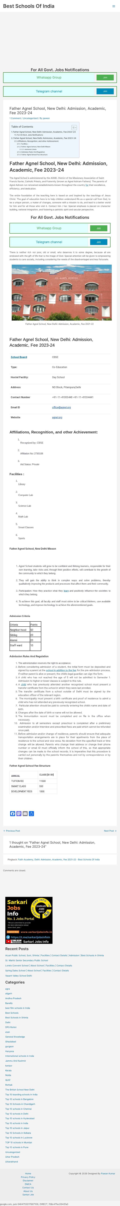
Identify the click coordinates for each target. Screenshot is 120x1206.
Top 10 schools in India (16, 1123)
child (23, 684)
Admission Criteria (30, 149)
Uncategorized (30, 118)
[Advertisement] (60, 44)
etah (7, 1032)
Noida (8, 1075)
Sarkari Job (28, 1194)
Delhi (7, 1022)
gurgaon (9, 1046)
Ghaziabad (10, 1041)
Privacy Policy (28, 1177)
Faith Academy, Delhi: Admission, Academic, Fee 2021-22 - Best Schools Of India (59, 859)
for (87, 185)
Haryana (9, 1051)
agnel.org (57, 417)
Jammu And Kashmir (15, 1061)
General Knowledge (15, 1036)
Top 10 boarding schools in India (21, 1094)
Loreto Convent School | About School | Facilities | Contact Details (38, 965)
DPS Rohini (10, 1027)
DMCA (28, 1184)
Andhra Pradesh (13, 998)
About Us (28, 1191)
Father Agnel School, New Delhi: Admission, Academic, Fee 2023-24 (44, 132)
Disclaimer (28, 1180)
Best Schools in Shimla (16, 1017)
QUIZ (7, 1080)
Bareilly (9, 1003)
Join (105, 77)
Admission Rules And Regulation (33, 152)
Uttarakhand (11, 1161)
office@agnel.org (61, 407)
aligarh (8, 993)
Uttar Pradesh (12, 1157)
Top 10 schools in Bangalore (19, 1099)
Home (28, 1173)
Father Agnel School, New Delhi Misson (35, 147)
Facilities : (24, 144)
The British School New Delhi (19, 1089)
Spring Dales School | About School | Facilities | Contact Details (37, 970)
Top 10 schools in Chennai (18, 1109)
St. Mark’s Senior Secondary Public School (26, 960)
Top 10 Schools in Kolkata (18, 1133)
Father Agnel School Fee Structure (34, 155)
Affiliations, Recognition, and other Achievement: (38, 141)
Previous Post (11, 831)
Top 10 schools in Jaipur (17, 1128)
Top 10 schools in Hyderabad (19, 1118)
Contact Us (28, 1187)
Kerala (8, 1070)
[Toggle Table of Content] (72, 127)
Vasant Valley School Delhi (18, 975)
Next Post (110, 831)
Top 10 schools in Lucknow (18, 1137)
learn (66, 591)
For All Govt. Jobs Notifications (30, 135)
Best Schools (11, 1013)
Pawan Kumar (108, 1173)
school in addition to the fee (61, 670)
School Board (19, 357)
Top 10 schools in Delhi (16, 1113)
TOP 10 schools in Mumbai (18, 1142)
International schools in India (19, 1056)
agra (7, 989)
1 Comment (15, 118)
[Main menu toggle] (114, 6)
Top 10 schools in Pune (16, 1147)
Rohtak (8, 1085)
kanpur (8, 1065)
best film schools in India (17, 1008)
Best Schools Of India (28, 6)
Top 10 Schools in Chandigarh (20, 1104)
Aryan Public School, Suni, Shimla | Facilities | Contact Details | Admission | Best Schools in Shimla (54, 955)
